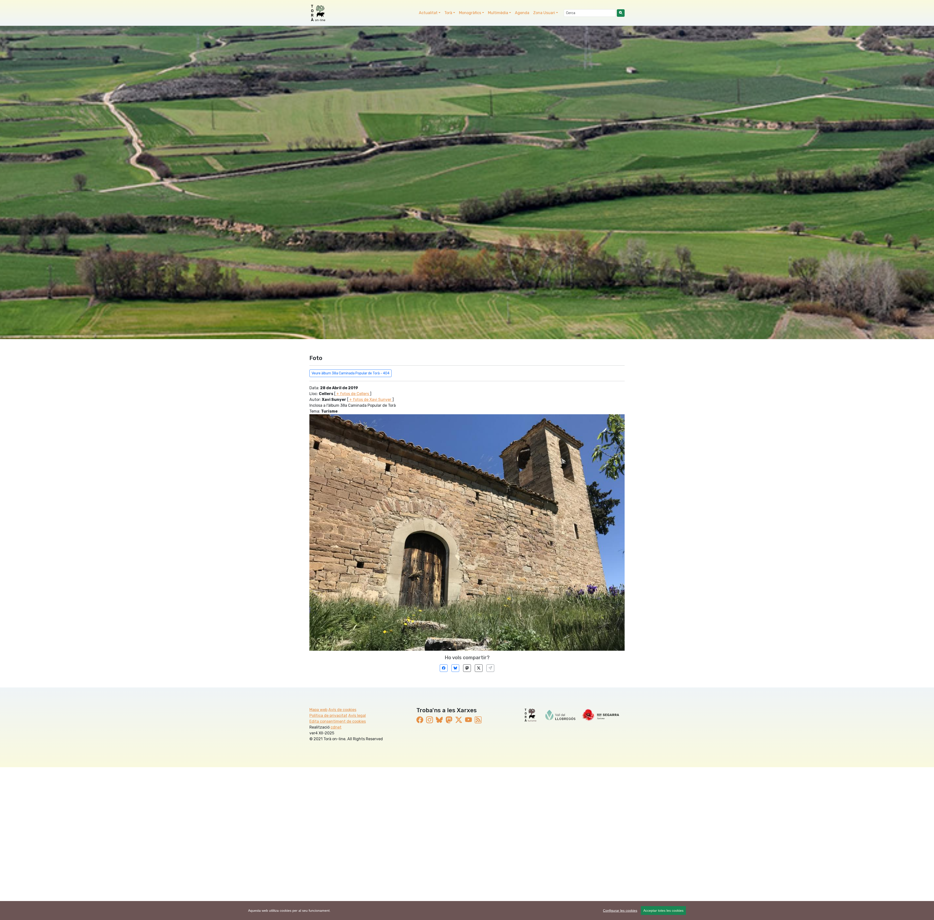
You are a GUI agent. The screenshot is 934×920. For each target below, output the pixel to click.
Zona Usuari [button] (544, 12)
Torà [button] (448, 12)
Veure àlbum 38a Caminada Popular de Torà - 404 (350, 373)
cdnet (336, 727)
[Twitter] (479, 668)
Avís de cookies (342, 709)
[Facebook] (444, 668)
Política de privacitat (328, 715)
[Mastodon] (467, 668)
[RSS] (478, 720)
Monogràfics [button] (470, 12)
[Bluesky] (455, 668)
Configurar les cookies (620, 910)
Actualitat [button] (428, 12)
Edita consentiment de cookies (337, 721)
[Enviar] (490, 668)
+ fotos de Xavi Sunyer (370, 399)
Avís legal (357, 715)
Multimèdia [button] (498, 12)
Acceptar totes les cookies (663, 910)
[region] (467, 910)
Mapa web (318, 709)
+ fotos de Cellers (352, 393)
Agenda (522, 12)
